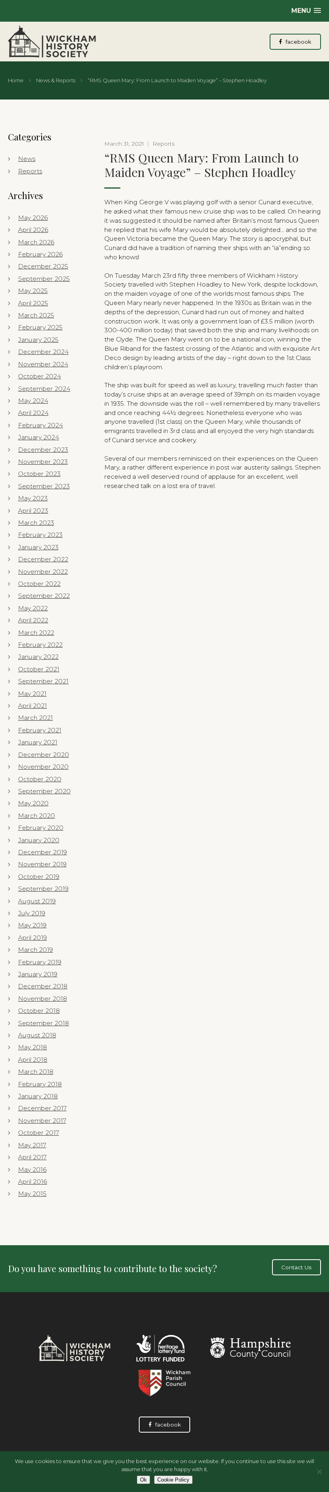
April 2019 (32, 937)
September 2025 (44, 279)
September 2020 (44, 791)
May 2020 (33, 803)
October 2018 (39, 1010)
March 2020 (36, 815)
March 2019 (35, 949)
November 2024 (43, 364)
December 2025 (43, 266)
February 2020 (40, 827)
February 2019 (39, 962)
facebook (297, 42)
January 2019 (37, 974)
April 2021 (32, 705)
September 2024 (44, 388)
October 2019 (38, 876)
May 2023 (33, 498)
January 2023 (38, 547)
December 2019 (42, 852)
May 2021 (32, 693)
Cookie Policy (173, 1480)
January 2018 (38, 1096)
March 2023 (36, 522)
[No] (319, 1472)
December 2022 (43, 559)
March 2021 (35, 718)
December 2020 (43, 754)
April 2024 (33, 413)
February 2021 (39, 730)
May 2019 (32, 925)
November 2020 (43, 766)
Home (16, 80)
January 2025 (38, 340)
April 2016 (32, 1181)
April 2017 (32, 1157)
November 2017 (42, 1120)
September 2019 (43, 888)
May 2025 (33, 291)
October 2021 (38, 669)
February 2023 (40, 535)
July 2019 (31, 913)
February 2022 (40, 644)
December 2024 (43, 352)
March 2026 (36, 242)
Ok (143, 1480)
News (26, 159)
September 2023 (44, 486)
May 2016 (32, 1169)
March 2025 (36, 315)
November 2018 (42, 998)
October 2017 (38, 1132)
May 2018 (32, 1047)
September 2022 (44, 596)
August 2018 (37, 1035)
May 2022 (33, 608)
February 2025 (40, 327)
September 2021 (43, 681)
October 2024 (39, 376)
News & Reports (55, 80)
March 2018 (35, 1071)
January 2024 (38, 437)
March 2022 (36, 632)
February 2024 (40, 425)
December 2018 (42, 986)
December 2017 (42, 1108)
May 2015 (32, 1193)
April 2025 (33, 303)
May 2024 (33, 401)
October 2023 (39, 474)
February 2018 (40, 1084)
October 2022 (39, 583)
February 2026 (40, 254)
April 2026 (33, 230)
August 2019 (37, 901)
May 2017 (32, 1145)
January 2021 (37, 742)
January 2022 (38, 657)
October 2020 (39, 779)
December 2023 (43, 449)
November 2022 (43, 571)
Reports (30, 171)
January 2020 (38, 840)
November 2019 (42, 864)
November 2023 (43, 461)
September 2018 (43, 1023)
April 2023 (33, 510)
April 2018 (32, 1059)
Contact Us (296, 1267)
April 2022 (33, 620)
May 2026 (33, 218)
